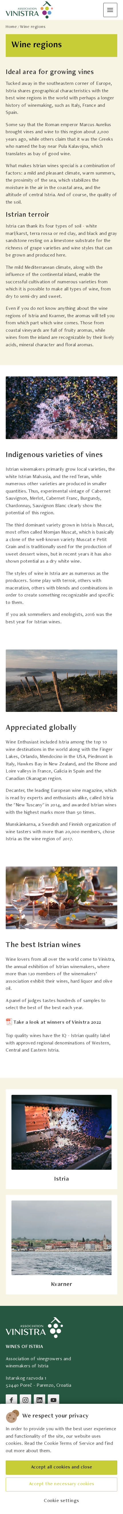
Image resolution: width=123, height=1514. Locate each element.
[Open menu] (110, 10)
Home (11, 27)
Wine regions (32, 27)
